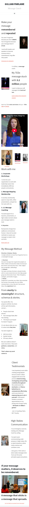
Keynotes (25, 162)
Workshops (17, 163)
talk (2, 106)
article (7, 106)
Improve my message (7, 61)
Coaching (7, 166)
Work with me (5, 242)
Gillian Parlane (14, 4)
